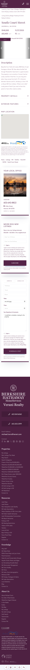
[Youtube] (8, 441)
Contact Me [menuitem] (5, 621)
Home (2, 160)
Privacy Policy (23, 256)
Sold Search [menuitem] (5, 614)
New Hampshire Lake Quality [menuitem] (10, 507)
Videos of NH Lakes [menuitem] (7, 525)
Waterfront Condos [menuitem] (7, 479)
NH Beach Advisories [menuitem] (7, 518)
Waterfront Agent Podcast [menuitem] (9, 600)
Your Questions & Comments (11, 312)
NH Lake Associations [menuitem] (8, 509)
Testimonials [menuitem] (5, 616)
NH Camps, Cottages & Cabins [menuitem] (10, 577)
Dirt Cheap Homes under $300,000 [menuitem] (11, 474)
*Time (5, 305)
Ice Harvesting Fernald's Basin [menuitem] (10, 563)
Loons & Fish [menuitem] (5, 530)
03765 (4, 162)
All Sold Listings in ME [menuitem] (8, 488)
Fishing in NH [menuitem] (5, 521)
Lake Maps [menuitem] (5, 502)
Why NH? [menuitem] (4, 549)
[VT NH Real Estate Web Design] (15, 657)
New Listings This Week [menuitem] (8, 455)
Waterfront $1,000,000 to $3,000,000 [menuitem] (12, 467)
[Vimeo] (14, 441)
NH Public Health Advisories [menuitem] (9, 514)
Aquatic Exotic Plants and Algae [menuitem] (10, 560)
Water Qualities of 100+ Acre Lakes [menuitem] (11, 511)
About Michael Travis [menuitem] (7, 595)
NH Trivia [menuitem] (4, 570)
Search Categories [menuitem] (7, 460)
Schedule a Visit (20, 280)
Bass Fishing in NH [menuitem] (7, 532)
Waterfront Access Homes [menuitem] (9, 476)
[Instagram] (23, 441)
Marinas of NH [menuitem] (6, 574)
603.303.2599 (16, 424)
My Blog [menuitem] (4, 607)
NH (12, 160)
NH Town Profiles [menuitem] (6, 567)
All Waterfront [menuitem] (6, 490)
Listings (8, 160)
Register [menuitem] (4, 537)
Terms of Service (10, 358)
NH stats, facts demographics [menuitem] (10, 572)
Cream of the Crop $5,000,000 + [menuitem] (11, 462)
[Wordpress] (17, 441)
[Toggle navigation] (27, 4)
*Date (5, 298)
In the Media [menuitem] (5, 602)
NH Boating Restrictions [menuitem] (8, 523)
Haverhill (22, 160)
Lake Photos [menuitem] (5, 504)
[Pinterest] (20, 441)
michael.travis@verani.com (12, 434)
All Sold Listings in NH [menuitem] (8, 486)
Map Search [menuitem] (5, 457)
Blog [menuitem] (3, 584)
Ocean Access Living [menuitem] (7, 481)
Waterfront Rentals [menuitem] (7, 483)
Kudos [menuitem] (3, 605)
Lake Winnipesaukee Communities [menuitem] (11, 516)
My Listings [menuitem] (5, 453)
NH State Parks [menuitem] (6, 551)
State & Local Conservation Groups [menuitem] (11, 558)
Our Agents (12, 211)
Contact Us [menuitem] (5, 493)
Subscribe (15, 263)
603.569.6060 (16, 414)
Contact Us (6, 211)
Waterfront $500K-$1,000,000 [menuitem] (10, 469)
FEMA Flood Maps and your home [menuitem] (11, 553)
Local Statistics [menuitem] (6, 582)
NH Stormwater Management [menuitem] (10, 565)
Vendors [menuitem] (4, 528)
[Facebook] (2, 441)
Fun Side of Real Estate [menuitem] (8, 598)
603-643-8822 (10, 202)
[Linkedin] (5, 441)
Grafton (17, 160)
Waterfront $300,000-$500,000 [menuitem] (11, 472)
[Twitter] (11, 441)
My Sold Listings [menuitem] (6, 612)
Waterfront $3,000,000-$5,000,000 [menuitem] (12, 465)
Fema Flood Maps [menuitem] (6, 535)
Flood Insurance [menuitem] (6, 556)
